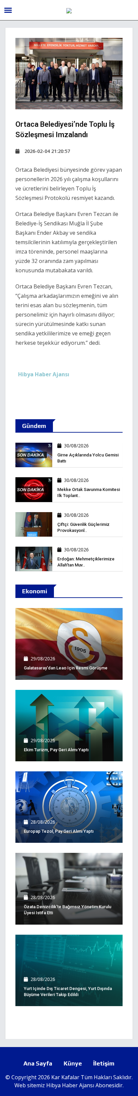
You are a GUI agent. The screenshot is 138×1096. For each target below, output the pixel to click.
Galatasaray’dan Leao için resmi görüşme (66, 667)
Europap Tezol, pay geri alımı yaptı (58, 831)
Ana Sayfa (37, 1063)
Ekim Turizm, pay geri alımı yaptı (56, 749)
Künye (73, 1063)
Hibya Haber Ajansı (70, 1085)
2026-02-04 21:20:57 (47, 151)
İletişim (104, 1063)
